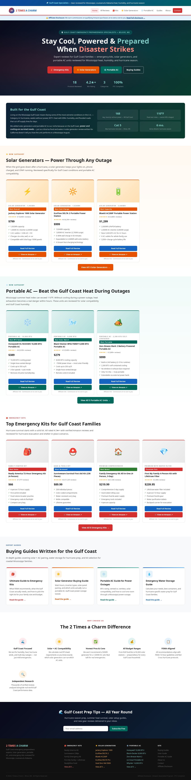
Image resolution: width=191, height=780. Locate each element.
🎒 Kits (115, 10)
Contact (177, 10)
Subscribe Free (118, 729)
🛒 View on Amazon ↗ (27, 254)
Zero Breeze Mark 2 (134, 756)
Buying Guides (133, 69)
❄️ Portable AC (147, 10)
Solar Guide (162, 753)
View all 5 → (100, 767)
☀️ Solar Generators (129, 10)
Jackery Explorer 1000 (104, 750)
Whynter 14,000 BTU (135, 763)
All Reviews (104, 10)
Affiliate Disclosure (165, 766)
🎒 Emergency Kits (60, 69)
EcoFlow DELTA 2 (102, 753)
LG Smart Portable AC (135, 760)
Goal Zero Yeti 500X (103, 763)
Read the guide (16, 600)
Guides (159, 10)
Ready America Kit (71, 750)
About (168, 10)
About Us (161, 760)
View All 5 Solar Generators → (95, 267)
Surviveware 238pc (71, 753)
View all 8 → (69, 767)
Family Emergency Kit (72, 756)
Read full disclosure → (136, 18)
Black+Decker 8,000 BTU (136, 753)
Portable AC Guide (165, 756)
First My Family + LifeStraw (74, 760)
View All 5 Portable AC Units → (95, 400)
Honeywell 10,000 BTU (135, 750)
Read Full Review (27, 248)
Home (94, 10)
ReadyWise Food (70, 763)
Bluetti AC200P (101, 756)
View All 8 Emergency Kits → (95, 527)
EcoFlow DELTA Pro (103, 760)
